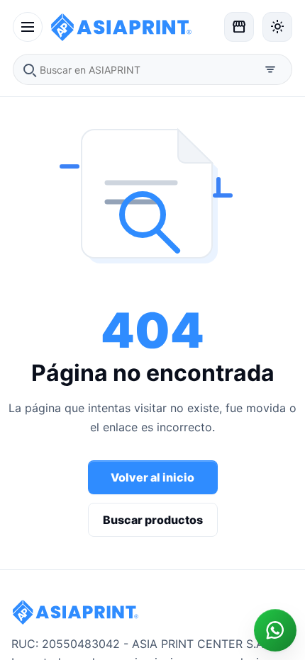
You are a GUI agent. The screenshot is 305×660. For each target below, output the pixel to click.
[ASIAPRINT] (133, 26)
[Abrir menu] (28, 27)
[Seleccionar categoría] (270, 69)
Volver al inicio (152, 477)
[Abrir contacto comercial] (275, 630)
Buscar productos (153, 520)
